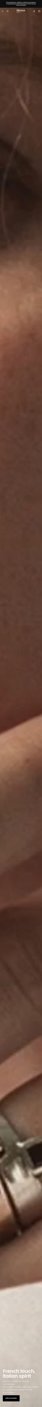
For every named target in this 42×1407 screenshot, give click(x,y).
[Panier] (39, 11)
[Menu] (2, 11)
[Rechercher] (7, 11)
